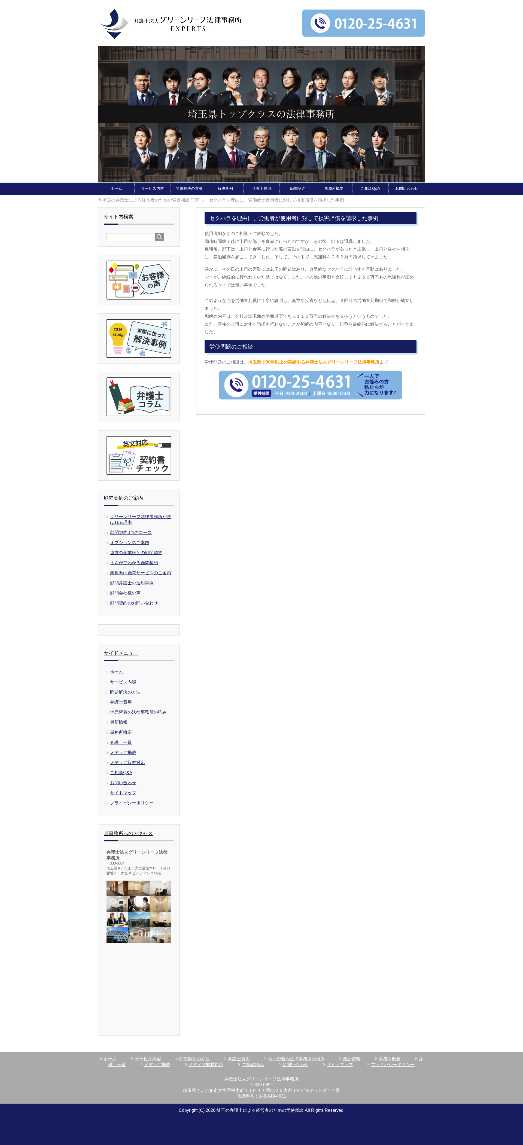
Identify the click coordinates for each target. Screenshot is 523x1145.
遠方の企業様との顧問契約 (136, 552)
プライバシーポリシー (132, 803)
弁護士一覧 (121, 742)
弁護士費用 (261, 188)
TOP (151, 200)
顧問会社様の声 (125, 593)
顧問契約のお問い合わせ (134, 603)
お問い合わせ (406, 188)
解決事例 (225, 188)
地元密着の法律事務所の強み (138, 712)
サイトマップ (123, 792)
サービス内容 (152, 188)
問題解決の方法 (189, 188)
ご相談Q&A (370, 188)
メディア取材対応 (127, 762)
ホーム (116, 188)
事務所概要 (333, 188)
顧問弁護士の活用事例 (132, 583)
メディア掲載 (123, 752)
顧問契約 (297, 188)
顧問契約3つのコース (131, 532)
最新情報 (118, 722)
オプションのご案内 (129, 542)
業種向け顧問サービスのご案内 (140, 572)
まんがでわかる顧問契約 (134, 562)
